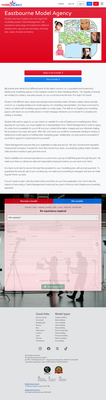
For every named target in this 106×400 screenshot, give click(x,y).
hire (89, 4)
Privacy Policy (65, 280)
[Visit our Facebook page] (49, 349)
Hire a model (52, 79)
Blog (37, 328)
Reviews (38, 325)
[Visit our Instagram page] (40, 349)
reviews (61, 4)
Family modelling (60, 333)
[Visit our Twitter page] (57, 349)
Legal (37, 335)
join (96, 4)
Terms (54, 280)
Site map (39, 338)
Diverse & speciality (61, 330)
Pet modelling (59, 341)
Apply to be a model (52, 73)
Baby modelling (60, 328)
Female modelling (60, 317)
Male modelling (60, 320)
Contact (38, 333)
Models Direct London (32, 384)
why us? (71, 4)
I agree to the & (55, 280)
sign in (81, 4)
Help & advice (40, 330)
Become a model (41, 317)
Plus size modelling (61, 335)
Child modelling (60, 325)
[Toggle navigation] (102, 3)
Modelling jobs (40, 322)
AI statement (40, 341)
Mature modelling (60, 338)
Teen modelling (60, 322)
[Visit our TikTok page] (66, 349)
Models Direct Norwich (32, 390)
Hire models (40, 320)
